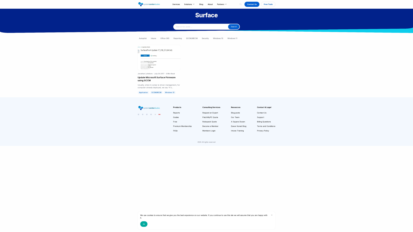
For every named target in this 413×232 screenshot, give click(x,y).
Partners (220, 4)
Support (260, 117)
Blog (201, 4)
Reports (176, 113)
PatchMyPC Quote (210, 117)
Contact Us (252, 4)
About (210, 4)
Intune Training (237, 131)
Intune (153, 38)
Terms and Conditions (266, 126)
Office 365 (164, 38)
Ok (144, 224)
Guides (176, 117)
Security (205, 38)
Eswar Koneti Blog (238, 126)
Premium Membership (182, 126)
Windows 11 (232, 38)
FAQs (175, 131)
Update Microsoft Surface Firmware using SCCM (157, 79)
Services (176, 4)
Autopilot (143, 38)
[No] (272, 215)
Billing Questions (264, 122)
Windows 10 (218, 38)
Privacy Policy (263, 131)
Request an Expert (210, 113)
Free (175, 122)
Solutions (188, 4)
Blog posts (235, 113)
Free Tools (268, 4)
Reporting (178, 38)
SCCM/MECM (192, 38)
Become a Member (210, 126)
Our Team (235, 117)
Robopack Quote (209, 122)
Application (143, 92)
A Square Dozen (238, 122)
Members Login (208, 131)
